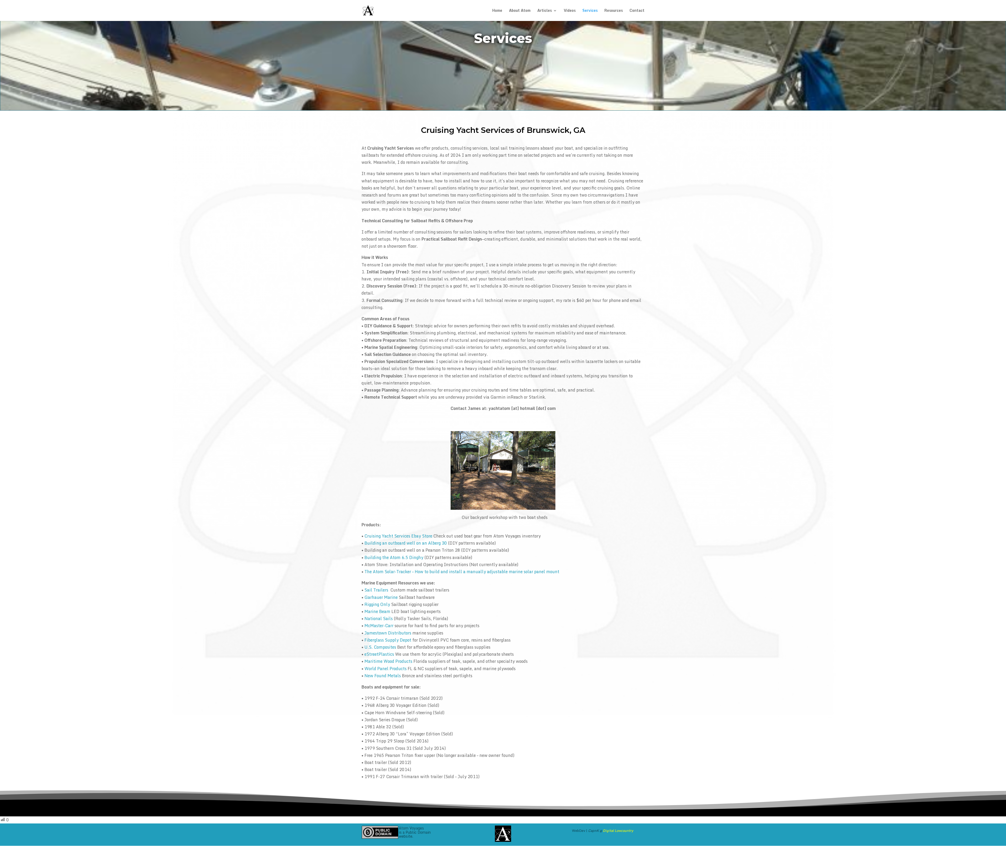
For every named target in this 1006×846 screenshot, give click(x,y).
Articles (544, 11)
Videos (570, 11)
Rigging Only (377, 604)
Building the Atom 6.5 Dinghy (393, 557)
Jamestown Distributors (387, 633)
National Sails (378, 618)
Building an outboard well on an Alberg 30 (405, 543)
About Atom (520, 11)
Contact (637, 11)
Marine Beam (377, 611)
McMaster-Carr (378, 625)
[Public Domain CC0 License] (380, 832)
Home (497, 11)
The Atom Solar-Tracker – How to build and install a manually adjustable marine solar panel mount (461, 571)
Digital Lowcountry (618, 830)
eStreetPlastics (379, 654)
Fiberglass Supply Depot (387, 640)
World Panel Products (385, 668)
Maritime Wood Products (388, 661)
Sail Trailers (376, 590)
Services (590, 11)
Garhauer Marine (381, 597)
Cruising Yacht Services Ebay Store (398, 536)
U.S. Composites (380, 647)
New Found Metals (382, 675)
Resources (613, 11)
